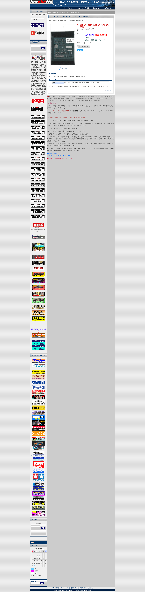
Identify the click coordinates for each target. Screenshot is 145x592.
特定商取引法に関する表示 (78, 588)
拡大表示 (64, 68)
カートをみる (68, 8)
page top (109, 90)
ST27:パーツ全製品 (73, 12)
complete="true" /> (38, 455)
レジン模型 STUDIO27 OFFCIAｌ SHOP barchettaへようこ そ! (83, 3)
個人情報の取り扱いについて (60, 588)
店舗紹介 (91, 588)
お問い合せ (107, 8)
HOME (49, 12)
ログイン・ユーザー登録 (82, 8)
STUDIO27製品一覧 (59, 12)
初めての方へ (97, 8)
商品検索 (38, 523)
